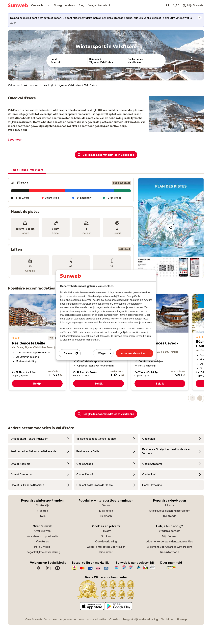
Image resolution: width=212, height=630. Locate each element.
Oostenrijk (42, 505)
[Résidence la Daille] (37, 342)
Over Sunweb (42, 531)
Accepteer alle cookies (133, 353)
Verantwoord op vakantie (42, 536)
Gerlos (106, 505)
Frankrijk (42, 510)
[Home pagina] (18, 5)
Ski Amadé (169, 516)
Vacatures (42, 541)
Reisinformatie (169, 552)
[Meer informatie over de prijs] (61, 375)
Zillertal (170, 505)
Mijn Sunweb (169, 536)
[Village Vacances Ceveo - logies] (159, 342)
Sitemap (181, 619)
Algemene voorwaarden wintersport (169, 546)
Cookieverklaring (106, 541)
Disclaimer (106, 552)
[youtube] (57, 569)
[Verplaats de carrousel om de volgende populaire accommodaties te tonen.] (199, 398)
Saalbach (106, 516)
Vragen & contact (170, 531)
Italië (42, 516)
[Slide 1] (169, 274)
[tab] (27, 170)
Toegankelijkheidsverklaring (42, 552)
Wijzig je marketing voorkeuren (106, 546)
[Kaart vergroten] (171, 227)
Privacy (106, 531)
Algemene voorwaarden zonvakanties (169, 541)
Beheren (68, 353)
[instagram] (48, 569)
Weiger (102, 353)
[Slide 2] (172, 274)
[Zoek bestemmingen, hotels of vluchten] (167, 5)
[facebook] (39, 569)
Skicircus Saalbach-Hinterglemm (169, 510)
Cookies (106, 536)
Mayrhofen (106, 510)
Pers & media (42, 546)
